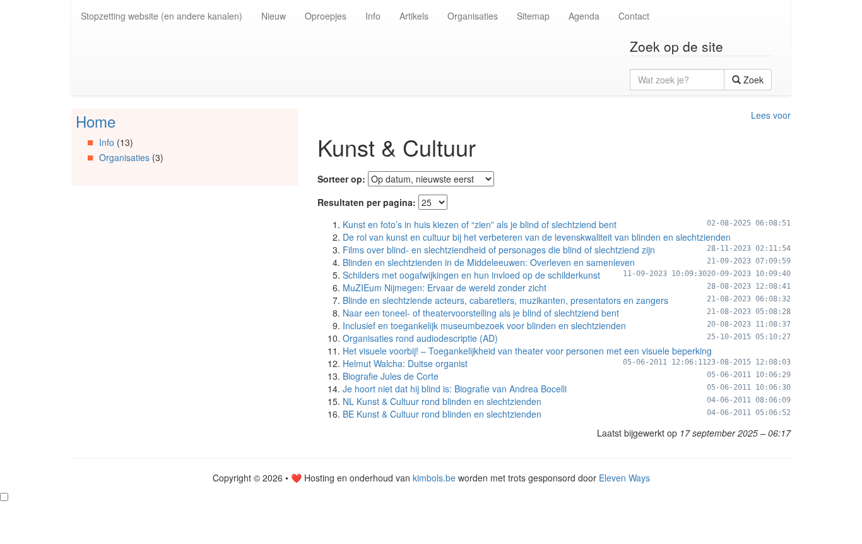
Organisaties (472, 15)
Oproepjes (325, 15)
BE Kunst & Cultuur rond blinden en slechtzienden (442, 414)
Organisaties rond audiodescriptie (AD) (420, 338)
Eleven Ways (624, 477)
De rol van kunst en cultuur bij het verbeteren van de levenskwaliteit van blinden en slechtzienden (537, 237)
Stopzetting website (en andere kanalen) (161, 15)
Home (95, 121)
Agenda (584, 15)
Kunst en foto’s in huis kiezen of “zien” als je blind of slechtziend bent (480, 224)
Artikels (413, 15)
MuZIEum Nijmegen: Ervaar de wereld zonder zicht (444, 287)
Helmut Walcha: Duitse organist (405, 363)
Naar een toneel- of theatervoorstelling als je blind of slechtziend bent (481, 312)
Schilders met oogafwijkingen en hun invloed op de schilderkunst (471, 275)
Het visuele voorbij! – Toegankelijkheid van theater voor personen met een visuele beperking (527, 350)
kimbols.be (434, 477)
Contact (633, 15)
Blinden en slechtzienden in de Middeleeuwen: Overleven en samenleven (489, 262)
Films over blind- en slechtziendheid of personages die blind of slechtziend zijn (499, 249)
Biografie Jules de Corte (391, 376)
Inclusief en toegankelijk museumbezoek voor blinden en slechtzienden (484, 325)
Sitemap (533, 15)
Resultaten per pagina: (366, 202)
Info (373, 15)
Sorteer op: (341, 178)
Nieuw (273, 15)
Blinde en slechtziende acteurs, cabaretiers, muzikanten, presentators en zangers (505, 300)
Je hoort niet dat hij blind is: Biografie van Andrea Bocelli (455, 388)
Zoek (752, 79)
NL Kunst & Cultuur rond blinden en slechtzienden (442, 401)
